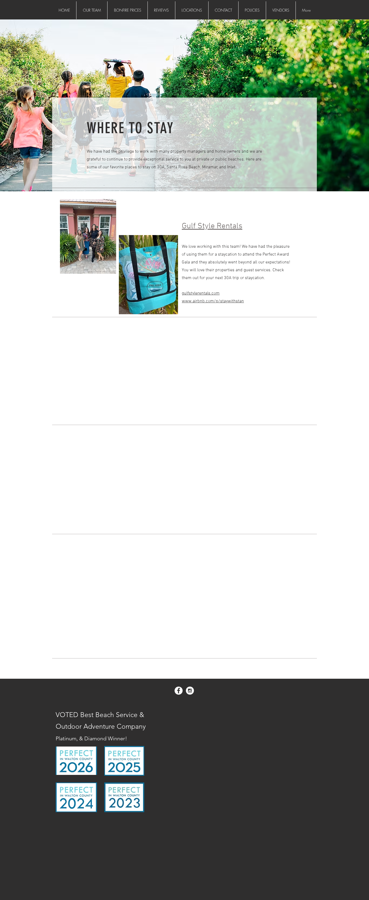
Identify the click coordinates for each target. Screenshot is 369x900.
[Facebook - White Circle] (179, 691)
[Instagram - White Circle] (190, 691)
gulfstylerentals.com (201, 293)
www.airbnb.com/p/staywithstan (213, 301)
